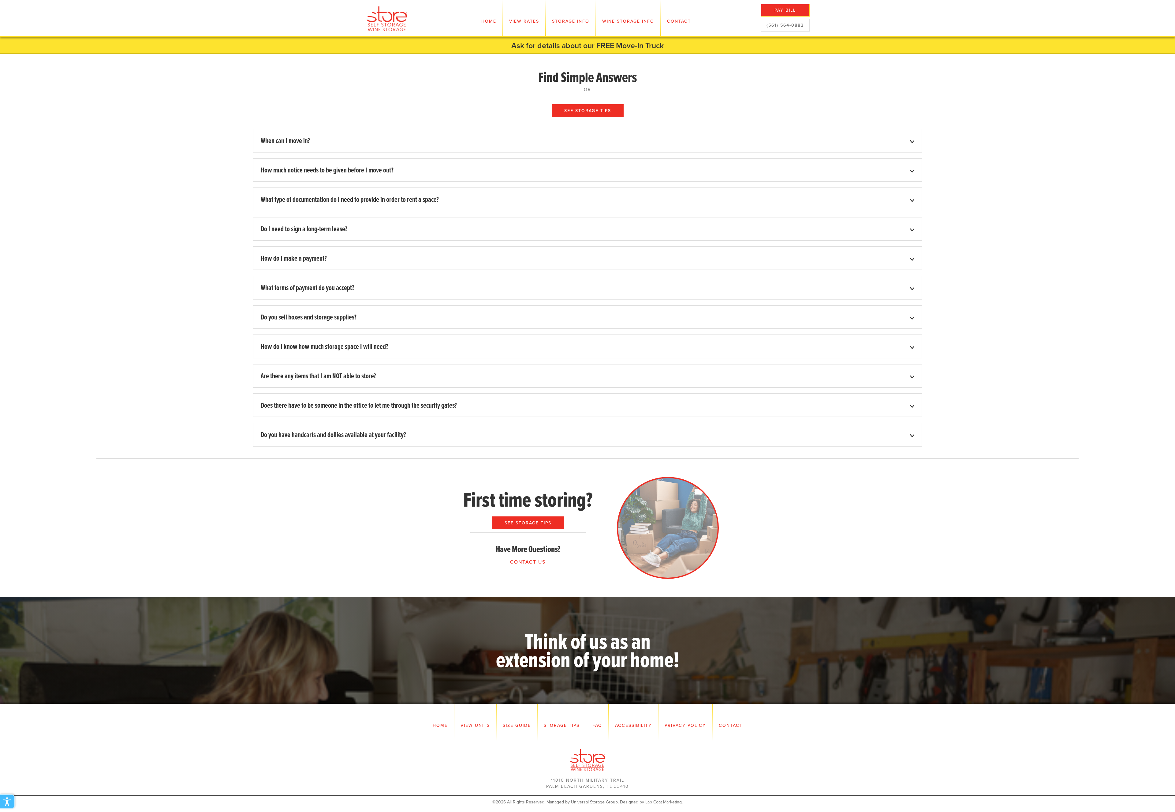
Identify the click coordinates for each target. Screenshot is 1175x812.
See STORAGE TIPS (528, 523)
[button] (524, 18)
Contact (679, 21)
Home (488, 21)
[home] (387, 18)
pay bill (785, 10)
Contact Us (528, 562)
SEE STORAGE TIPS (587, 111)
